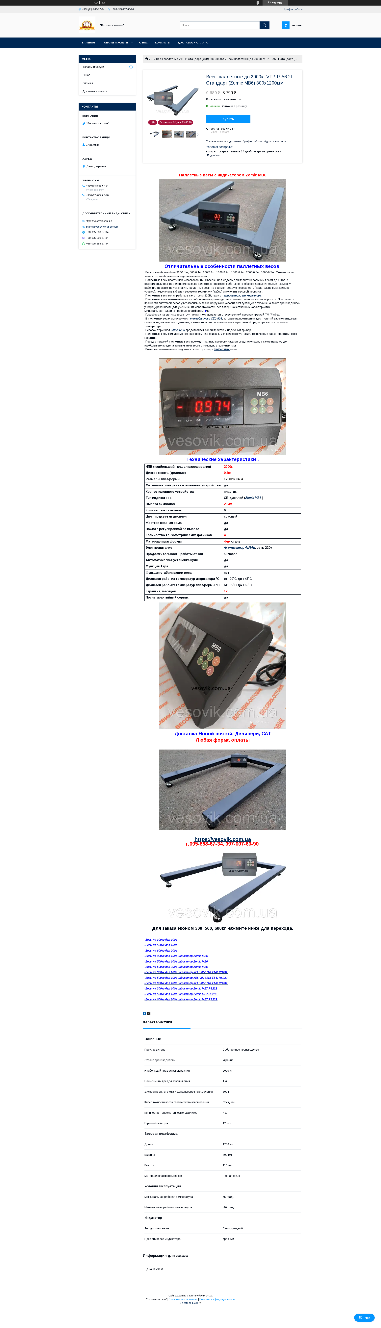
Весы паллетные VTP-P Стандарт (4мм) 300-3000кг (190, 59)
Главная (88, 42)
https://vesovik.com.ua (222, 839)
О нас (143, 42)
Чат (367, 1317)
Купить (228, 119)
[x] (148, 1014)
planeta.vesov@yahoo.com (102, 226)
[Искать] (264, 25)
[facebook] (144, 1014)
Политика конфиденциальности (217, 1299)
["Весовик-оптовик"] (87, 32)
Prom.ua (208, 1295)
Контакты (162, 42)
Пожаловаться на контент (183, 1299)
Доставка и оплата (193, 42)
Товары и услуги (115, 42)
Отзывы (88, 83)
